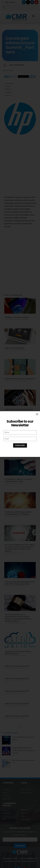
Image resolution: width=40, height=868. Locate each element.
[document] (20, 434)
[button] (37, 414)
